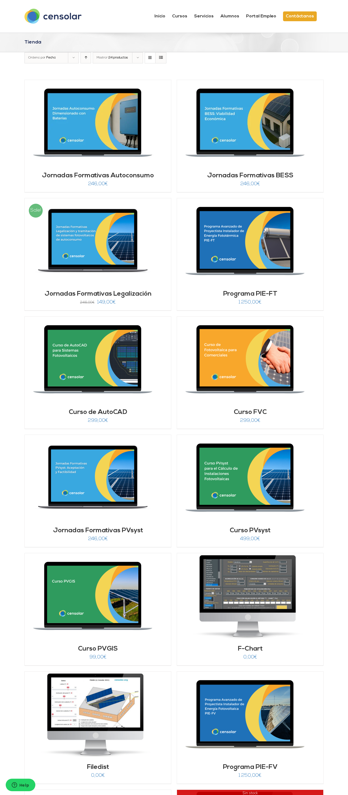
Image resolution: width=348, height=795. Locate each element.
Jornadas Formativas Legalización (98, 294)
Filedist (98, 767)
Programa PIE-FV (250, 767)
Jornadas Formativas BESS (250, 175)
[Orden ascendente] (85, 57)
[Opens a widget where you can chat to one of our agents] (20, 785)
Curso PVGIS (98, 649)
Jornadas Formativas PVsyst (98, 530)
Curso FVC (250, 412)
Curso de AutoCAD (98, 412)
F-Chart (250, 649)
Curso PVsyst (250, 530)
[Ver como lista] (161, 57)
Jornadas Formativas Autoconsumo (98, 175)
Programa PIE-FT (250, 294)
